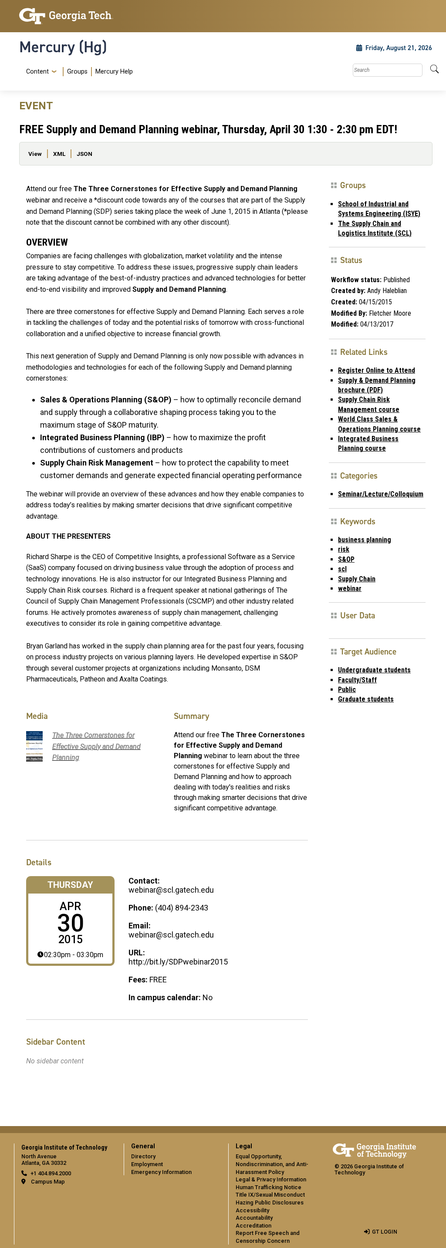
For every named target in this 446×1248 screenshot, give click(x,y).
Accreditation (253, 1225)
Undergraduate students (374, 670)
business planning (364, 540)
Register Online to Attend (376, 370)
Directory (143, 1156)
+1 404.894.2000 (50, 1173)
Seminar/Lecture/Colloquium (380, 494)
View (35, 153)
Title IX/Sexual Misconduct (270, 1194)
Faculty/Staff (357, 680)
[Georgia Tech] (66, 16)
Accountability (254, 1217)
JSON (84, 153)
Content (37, 71)
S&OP (346, 559)
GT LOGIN (384, 1231)
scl (342, 569)
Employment (147, 1164)
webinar (350, 588)
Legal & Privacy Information (271, 1179)
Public (347, 689)
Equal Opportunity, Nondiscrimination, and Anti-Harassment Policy (272, 1164)
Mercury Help (114, 71)
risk (343, 549)
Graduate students (366, 699)
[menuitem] (77, 71)
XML (59, 153)
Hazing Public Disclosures (270, 1202)
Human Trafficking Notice (268, 1187)
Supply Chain (356, 579)
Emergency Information (161, 1172)
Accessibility (252, 1210)
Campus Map (48, 1181)
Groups (77, 71)
